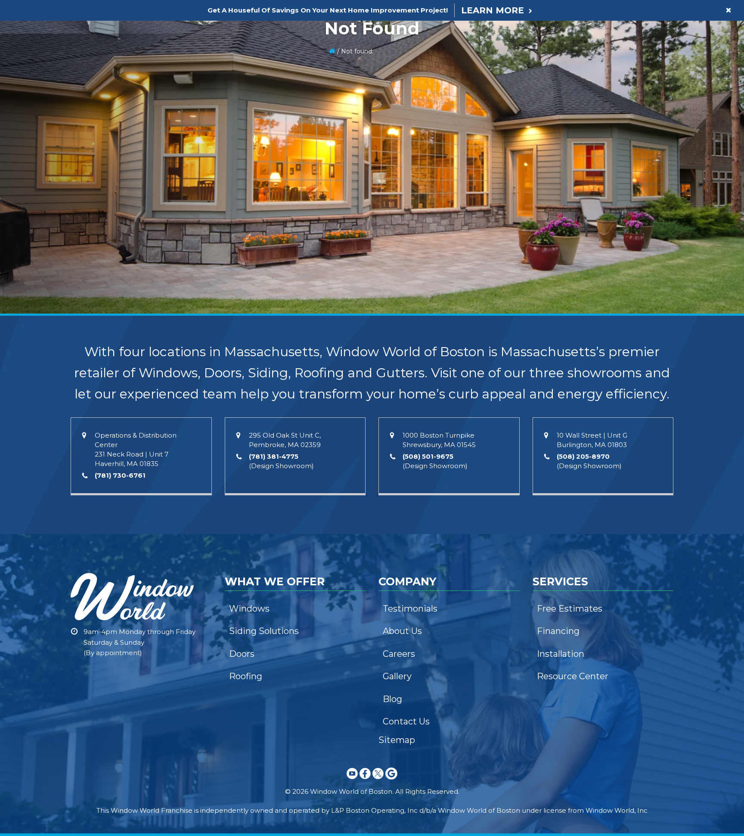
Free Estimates (569, 608)
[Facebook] (365, 781)
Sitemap (396, 740)
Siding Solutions (264, 631)
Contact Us (406, 721)
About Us (402, 631)
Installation (560, 654)
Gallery (397, 676)
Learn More (492, 10)
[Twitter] (378, 781)
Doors (241, 654)
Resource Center (572, 676)
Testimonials (410, 608)
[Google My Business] (391, 781)
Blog (392, 699)
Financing (558, 631)
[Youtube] (352, 781)
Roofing (245, 676)
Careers (399, 654)
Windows (249, 608)
